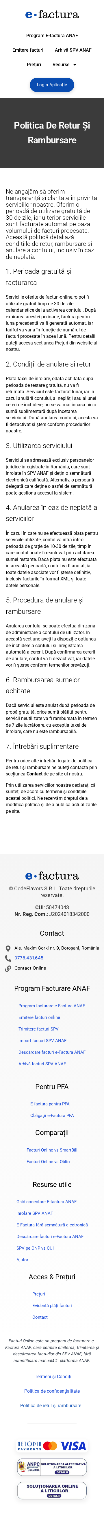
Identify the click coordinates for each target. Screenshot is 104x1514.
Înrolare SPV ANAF (34, 1213)
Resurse (61, 64)
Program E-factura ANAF (52, 35)
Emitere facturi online (39, 1017)
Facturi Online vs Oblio (48, 1161)
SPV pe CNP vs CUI (35, 1248)
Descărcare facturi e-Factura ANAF (52, 1052)
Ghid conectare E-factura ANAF (46, 1201)
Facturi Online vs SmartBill (52, 1150)
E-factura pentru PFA (50, 1104)
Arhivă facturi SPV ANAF (42, 1064)
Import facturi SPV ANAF (42, 1040)
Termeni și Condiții (54, 1376)
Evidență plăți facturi (52, 1305)
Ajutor (22, 1259)
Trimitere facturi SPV (38, 1029)
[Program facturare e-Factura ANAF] (52, 14)
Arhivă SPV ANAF (73, 50)
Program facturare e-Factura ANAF (51, 1005)
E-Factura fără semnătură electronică (52, 1225)
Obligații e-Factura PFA (52, 1115)
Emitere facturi (27, 50)
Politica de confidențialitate (52, 1391)
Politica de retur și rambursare (50, 1405)
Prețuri (34, 64)
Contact (40, 1317)
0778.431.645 (28, 958)
